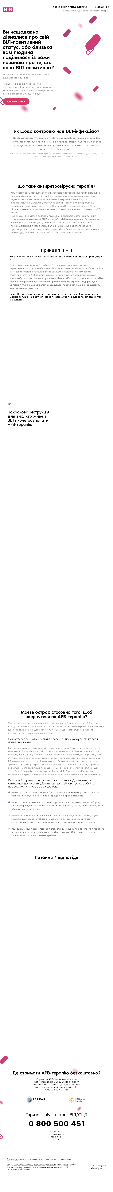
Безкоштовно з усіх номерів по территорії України (56, 1135)
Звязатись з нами (21, 427)
